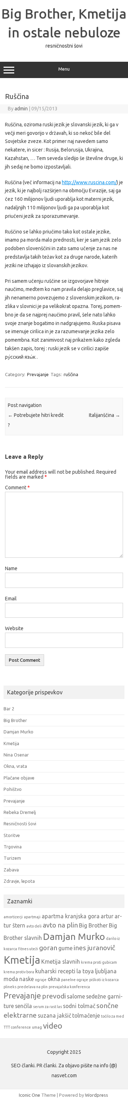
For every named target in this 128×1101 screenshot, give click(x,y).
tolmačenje (86, 1015)
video (52, 1025)
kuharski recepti (55, 971)
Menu (64, 69)
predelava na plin (32, 987)
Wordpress (96, 1094)
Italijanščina (104, 415)
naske (26, 979)
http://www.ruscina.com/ (89, 182)
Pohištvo (13, 789)
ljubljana (106, 971)
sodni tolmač (79, 1006)
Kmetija (11, 743)
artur (107, 916)
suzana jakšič (54, 1015)
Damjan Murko (18, 731)
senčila (23, 1006)
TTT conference (17, 1027)
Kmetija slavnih (60, 961)
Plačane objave (19, 777)
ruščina (71, 374)
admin (21, 108)
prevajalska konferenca (69, 987)
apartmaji (32, 917)
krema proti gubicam (99, 962)
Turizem (12, 857)
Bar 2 (9, 708)
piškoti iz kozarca (104, 980)
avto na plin (60, 925)
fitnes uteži (28, 949)
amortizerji (13, 917)
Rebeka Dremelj (20, 812)
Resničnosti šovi (20, 823)
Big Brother (15, 720)
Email (11, 598)
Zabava (11, 869)
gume (65, 948)
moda (11, 979)
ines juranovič (94, 948)
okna (54, 979)
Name (11, 568)
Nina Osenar (16, 754)
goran (48, 948)
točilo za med (112, 1016)
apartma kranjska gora (71, 916)
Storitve (12, 835)
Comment (17, 487)
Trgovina (13, 846)
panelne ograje (74, 980)
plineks (10, 987)
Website (14, 628)
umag (37, 1027)
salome (76, 996)
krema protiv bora (19, 972)
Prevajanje (38, 374)
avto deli (34, 926)
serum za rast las (47, 1006)
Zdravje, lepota (19, 881)
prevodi (54, 996)
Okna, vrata (15, 766)
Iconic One (29, 1094)
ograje (41, 980)
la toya (85, 971)
